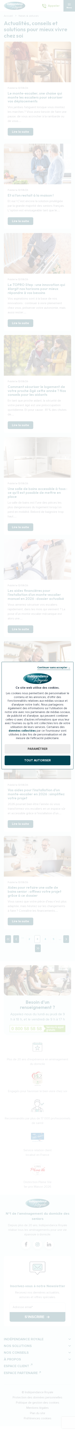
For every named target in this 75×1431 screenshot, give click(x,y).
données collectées (22, 730)
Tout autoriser (37, 760)
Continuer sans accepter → (53, 667)
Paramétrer (38, 749)
